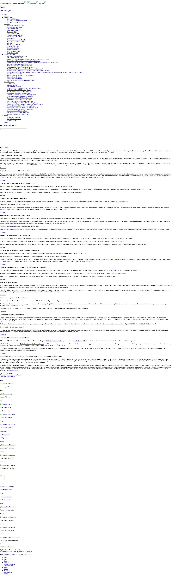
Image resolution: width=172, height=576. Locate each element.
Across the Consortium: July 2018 (8, 125)
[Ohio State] (2, 479)
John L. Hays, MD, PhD (14, 45)
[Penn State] (7, 486)
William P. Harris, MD (13, 51)
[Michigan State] (5, 434)
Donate (6, 115)
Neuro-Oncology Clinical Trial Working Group (20, 109)
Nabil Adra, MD (11, 32)
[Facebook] (37, 3)
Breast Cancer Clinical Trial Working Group (19, 91)
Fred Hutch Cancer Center (14, 78)
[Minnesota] (7, 445)
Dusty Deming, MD (79, 341)
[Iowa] (6, 404)
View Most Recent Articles (7, 376)
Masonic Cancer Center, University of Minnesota (21, 67)
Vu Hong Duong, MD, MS (15, 35)
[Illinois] (6, 383)
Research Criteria (12, 85)
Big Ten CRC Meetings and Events (17, 20)
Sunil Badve (70, 175)
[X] (29, 3)
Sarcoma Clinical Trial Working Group (18, 112)
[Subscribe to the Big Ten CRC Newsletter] (25, 3)
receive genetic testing (121, 201)
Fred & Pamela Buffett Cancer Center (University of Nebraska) (25, 69)
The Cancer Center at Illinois (15, 57)
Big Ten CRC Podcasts (13, 22)
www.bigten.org (14, 370)
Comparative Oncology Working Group (18, 93)
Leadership (7, 24)
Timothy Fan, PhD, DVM (14, 30)
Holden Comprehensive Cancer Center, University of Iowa (23, 61)
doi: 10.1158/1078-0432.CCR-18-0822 (138, 324)
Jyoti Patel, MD (11, 43)
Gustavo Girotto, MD (13, 33)
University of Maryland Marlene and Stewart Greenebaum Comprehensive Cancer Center (32, 62)
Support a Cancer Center (14, 119)
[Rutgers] (7, 507)
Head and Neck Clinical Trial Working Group (20, 101)
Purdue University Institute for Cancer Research (20, 75)
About (5, 559)
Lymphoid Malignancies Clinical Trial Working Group (22, 103)
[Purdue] (6, 497)
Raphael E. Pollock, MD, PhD (15, 25)
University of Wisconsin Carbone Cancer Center (20, 80)
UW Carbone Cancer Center (54, 341)
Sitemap (6, 573)
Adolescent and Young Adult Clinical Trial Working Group (23, 88)
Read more (3, 168)
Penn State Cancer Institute (14, 74)
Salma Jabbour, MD (12, 49)
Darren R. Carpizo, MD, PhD (126, 317)
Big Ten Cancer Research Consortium (44, 359)
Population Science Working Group (17, 111)
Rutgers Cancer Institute (14, 77)
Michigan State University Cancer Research (19, 65)
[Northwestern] (7, 465)
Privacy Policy (8, 572)
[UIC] (10, 537)
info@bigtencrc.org (9, 554)
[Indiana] (6, 394)
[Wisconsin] (7, 527)
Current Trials (11, 83)
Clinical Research (9, 82)
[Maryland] (7, 414)
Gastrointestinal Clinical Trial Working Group (20, 96)
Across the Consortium (6, 375)
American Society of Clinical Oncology (155, 175)
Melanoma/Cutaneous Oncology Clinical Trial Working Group (25, 104)
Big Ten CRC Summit (13, 19)
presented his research (13, 226)
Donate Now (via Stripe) (14, 117)
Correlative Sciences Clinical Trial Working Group (21, 94)
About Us (6, 16)
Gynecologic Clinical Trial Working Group (19, 99)
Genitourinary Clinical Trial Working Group (19, 98)
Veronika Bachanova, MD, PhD (16, 40)
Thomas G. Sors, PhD (13, 48)
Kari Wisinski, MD (12, 53)
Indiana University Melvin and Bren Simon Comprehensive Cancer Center (28, 59)
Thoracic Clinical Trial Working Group (18, 114)
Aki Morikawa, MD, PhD (14, 36)
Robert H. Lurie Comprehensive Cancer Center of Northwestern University (28, 70)
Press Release (17, 375)
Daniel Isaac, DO (12, 38)
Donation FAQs (11, 120)
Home (5, 14)
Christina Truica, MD (13, 46)
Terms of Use (7, 570)
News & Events (8, 17)
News (5, 561)
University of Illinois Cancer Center (17, 56)
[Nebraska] (7, 455)
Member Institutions (9, 54)
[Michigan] (7, 424)
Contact (6, 122)
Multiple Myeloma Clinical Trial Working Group (21, 106)
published (113, 270)
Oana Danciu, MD (12, 28)
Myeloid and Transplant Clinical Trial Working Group (22, 107)
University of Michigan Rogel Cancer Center (20, 64)
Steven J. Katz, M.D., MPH (55, 207)
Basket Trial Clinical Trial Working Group (19, 90)
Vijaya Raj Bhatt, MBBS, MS (15, 41)
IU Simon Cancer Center (53, 175)
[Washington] (8, 517)
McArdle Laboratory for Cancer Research (32, 344)
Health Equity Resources (14, 86)
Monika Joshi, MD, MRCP (15, 27)
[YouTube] (45, 3)
